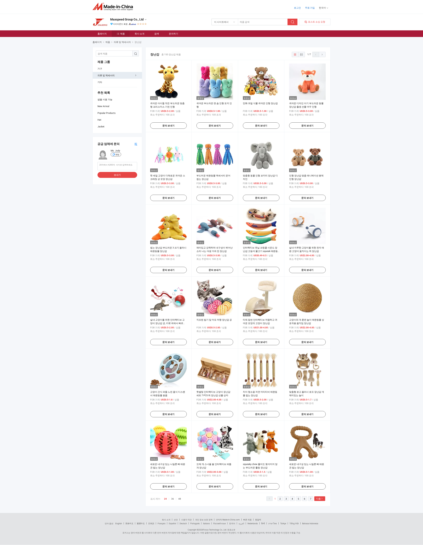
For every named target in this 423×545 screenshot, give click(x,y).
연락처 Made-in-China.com (228, 519)
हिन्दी (263, 523)
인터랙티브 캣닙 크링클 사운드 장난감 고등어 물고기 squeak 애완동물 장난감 (260, 251)
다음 (318, 498)
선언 (176, 519)
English (118, 523)
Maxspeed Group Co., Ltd (127, 19)
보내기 (117, 174)
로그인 (297, 7)
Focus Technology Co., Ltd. (215, 529)
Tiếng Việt (294, 523)
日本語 (151, 523)
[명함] (136, 144)
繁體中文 (141, 523)
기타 (99, 82)
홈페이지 (102, 33)
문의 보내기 (168, 125)
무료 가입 (310, 7)
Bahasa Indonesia (310, 523)
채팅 (117, 154)
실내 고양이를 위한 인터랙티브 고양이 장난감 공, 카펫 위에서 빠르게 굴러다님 (168, 323)
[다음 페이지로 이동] (322, 54)
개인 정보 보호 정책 (203, 519)
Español (172, 523)
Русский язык (219, 523)
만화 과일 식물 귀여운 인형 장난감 (260, 103)
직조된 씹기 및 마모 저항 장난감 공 (214, 319)
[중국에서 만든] (114, 6)
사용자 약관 (186, 519)
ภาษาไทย (272, 523)
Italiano (206, 523)
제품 (122, 33)
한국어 (232, 523)
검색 (156, 33)
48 (179, 498)
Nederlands (253, 523)
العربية (241, 523)
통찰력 (258, 519)
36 (172, 498)
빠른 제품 (247, 519)
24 (165, 498)
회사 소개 (139, 33)
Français (161, 523)
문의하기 (173, 33)
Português (195, 523)
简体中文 (129, 523)
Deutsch (183, 523)
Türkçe (283, 523)
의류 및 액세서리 (106, 75)
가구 (99, 68)
